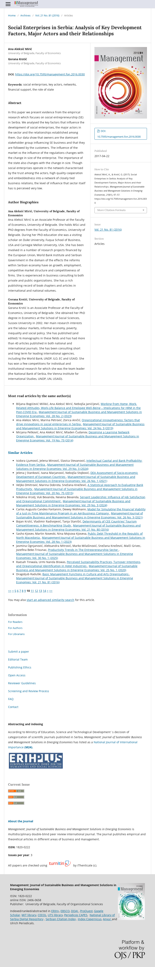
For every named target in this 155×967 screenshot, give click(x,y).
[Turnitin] (60, 865)
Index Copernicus (90, 919)
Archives (25, 15)
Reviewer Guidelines (22, 683)
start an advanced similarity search (50, 600)
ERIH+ (55, 911)
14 (44, 591)
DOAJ (75, 911)
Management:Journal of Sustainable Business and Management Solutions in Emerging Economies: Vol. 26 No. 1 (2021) (75, 479)
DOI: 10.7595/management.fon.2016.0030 (119, 133)
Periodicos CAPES (75, 915)
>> (50, 591)
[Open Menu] (8, 4)
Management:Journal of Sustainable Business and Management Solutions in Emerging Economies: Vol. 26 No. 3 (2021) (79, 515)
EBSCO (65, 911)
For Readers (15, 622)
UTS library (55, 915)
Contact (13, 707)
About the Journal (20, 821)
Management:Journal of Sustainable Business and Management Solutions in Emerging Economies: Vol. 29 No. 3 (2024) (75, 467)
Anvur (107, 919)
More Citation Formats (111, 210)
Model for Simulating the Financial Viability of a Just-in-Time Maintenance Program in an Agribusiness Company (81, 511)
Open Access (16, 675)
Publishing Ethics (19, 667)
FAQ (11, 699)
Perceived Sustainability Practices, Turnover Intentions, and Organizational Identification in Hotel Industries (78, 564)
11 (32, 591)
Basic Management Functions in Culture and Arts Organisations (85, 574)
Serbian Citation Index (61, 919)
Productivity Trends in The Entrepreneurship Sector (83, 550)
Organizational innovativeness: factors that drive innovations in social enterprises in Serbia (78, 422)
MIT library (29, 915)
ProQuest (86, 911)
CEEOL (42, 915)
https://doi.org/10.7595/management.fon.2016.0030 (50, 74)
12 (36, 591)
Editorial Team (18, 659)
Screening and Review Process (28, 691)
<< (9, 591)
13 (40, 591)
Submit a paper (18, 651)
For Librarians (16, 634)
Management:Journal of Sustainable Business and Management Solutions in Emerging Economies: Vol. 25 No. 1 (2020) (76, 568)
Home (12, 15)
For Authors (15, 628)
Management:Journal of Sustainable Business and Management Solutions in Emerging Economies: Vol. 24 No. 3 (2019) (80, 426)
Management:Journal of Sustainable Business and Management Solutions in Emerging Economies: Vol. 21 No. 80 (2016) (78, 527)
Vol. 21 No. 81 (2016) (47, 15)
